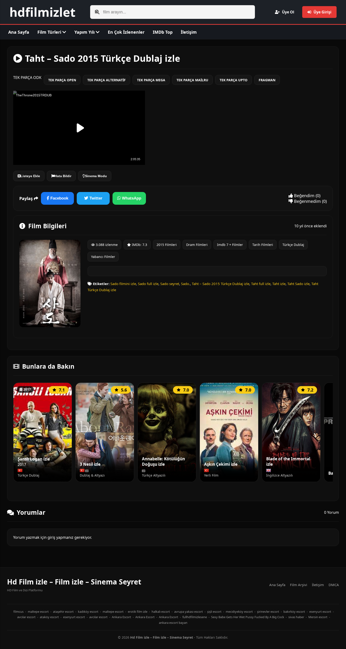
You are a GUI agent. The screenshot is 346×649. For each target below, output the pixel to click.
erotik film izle (137, 611)
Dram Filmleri (197, 244)
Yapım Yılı (85, 32)
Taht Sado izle (298, 283)
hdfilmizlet (42, 12)
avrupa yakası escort (188, 611)
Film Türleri (49, 32)
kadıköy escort (88, 611)
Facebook (58, 198)
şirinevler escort (268, 611)
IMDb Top (163, 32)
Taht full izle (260, 283)
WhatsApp (131, 198)
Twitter (95, 198)
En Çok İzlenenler (126, 32)
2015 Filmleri (167, 244)
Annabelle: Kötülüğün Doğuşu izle (163, 461)
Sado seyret (169, 283)
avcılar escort (26, 617)
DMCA (334, 584)
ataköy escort (49, 617)
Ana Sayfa (18, 32)
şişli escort (214, 611)
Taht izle (279, 283)
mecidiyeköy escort (239, 611)
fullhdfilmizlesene (194, 617)
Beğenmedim (307, 201)
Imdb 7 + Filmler (230, 244)
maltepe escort (38, 611)
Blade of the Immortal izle (288, 461)
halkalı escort (161, 611)
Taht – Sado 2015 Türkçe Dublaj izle (220, 283)
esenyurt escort (320, 611)
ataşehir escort (63, 611)
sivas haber (296, 617)
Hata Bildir (63, 176)
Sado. (185, 283)
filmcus (18, 611)
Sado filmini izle (123, 283)
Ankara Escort (121, 617)
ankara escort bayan (173, 622)
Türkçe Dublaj (293, 244)
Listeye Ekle (30, 176)
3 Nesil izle (90, 464)
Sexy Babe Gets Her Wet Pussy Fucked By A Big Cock (247, 617)
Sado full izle (148, 283)
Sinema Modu (96, 176)
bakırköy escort (294, 611)
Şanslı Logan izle (34, 459)
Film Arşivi (298, 584)
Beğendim (303, 195)
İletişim (189, 32)
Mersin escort (317, 617)
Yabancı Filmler (103, 256)
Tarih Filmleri (262, 244)
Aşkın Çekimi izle (220, 464)
